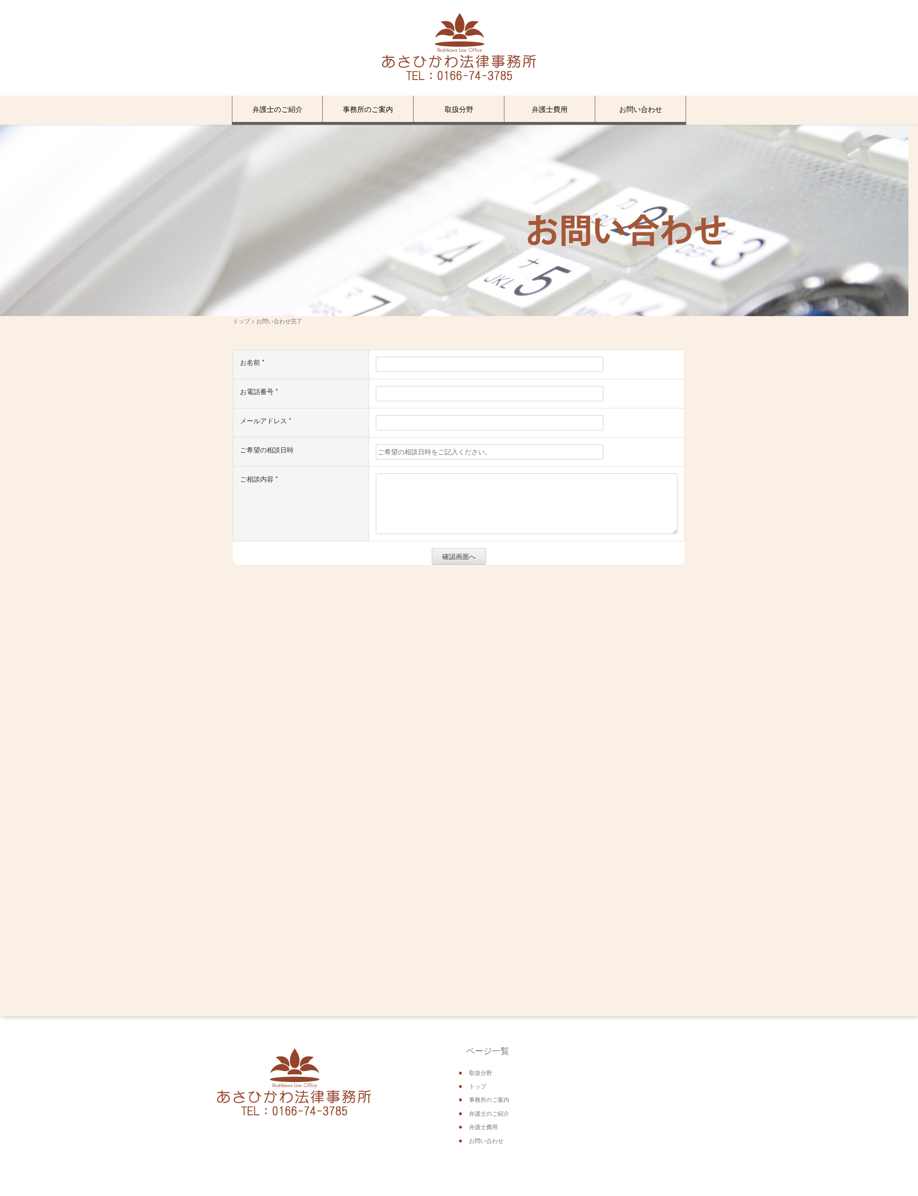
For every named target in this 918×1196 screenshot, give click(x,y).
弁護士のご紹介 (277, 109)
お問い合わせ (640, 109)
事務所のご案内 (368, 109)
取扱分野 (459, 109)
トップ (241, 321)
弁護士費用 (550, 109)
